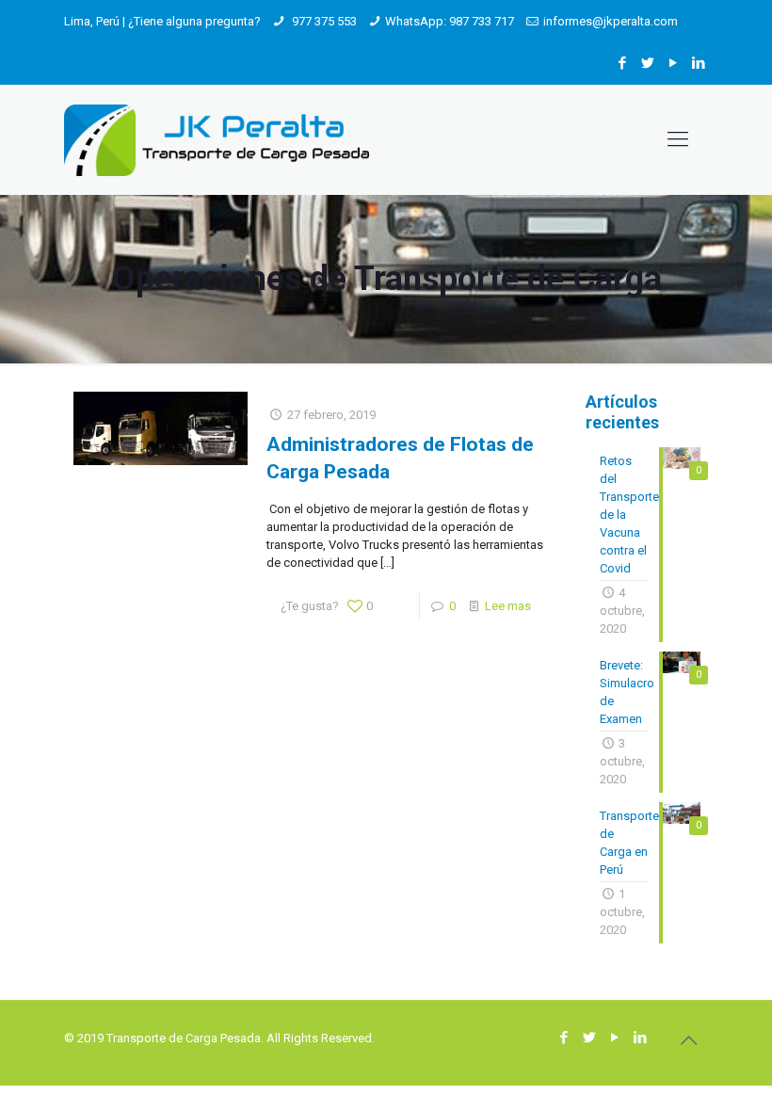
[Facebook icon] (622, 63)
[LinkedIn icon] (698, 63)
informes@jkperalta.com (610, 21)
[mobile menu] (678, 139)
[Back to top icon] (688, 1040)
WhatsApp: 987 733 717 (449, 21)
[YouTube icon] (673, 63)
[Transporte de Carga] (216, 139)
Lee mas (508, 606)
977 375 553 (323, 21)
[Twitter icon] (647, 63)
